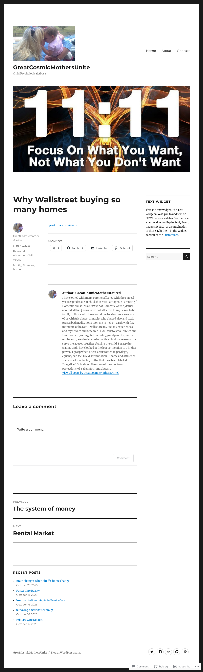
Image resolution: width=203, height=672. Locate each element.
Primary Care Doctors (29, 620)
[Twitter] (151, 651)
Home (151, 51)
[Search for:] (164, 256)
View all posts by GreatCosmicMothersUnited (90, 373)
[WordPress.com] (185, 651)
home (17, 269)
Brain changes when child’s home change (42, 581)
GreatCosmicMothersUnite (51, 67)
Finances (28, 265)
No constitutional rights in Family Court (41, 600)
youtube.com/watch (64, 225)
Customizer (171, 235)
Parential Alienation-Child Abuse (23, 255)
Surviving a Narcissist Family (34, 610)
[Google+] (168, 651)
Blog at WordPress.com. (66, 652)
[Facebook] (160, 651)
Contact (183, 51)
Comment (123, 458)
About (166, 51)
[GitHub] (176, 651)
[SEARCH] (186, 256)
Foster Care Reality (28, 590)
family (17, 265)
